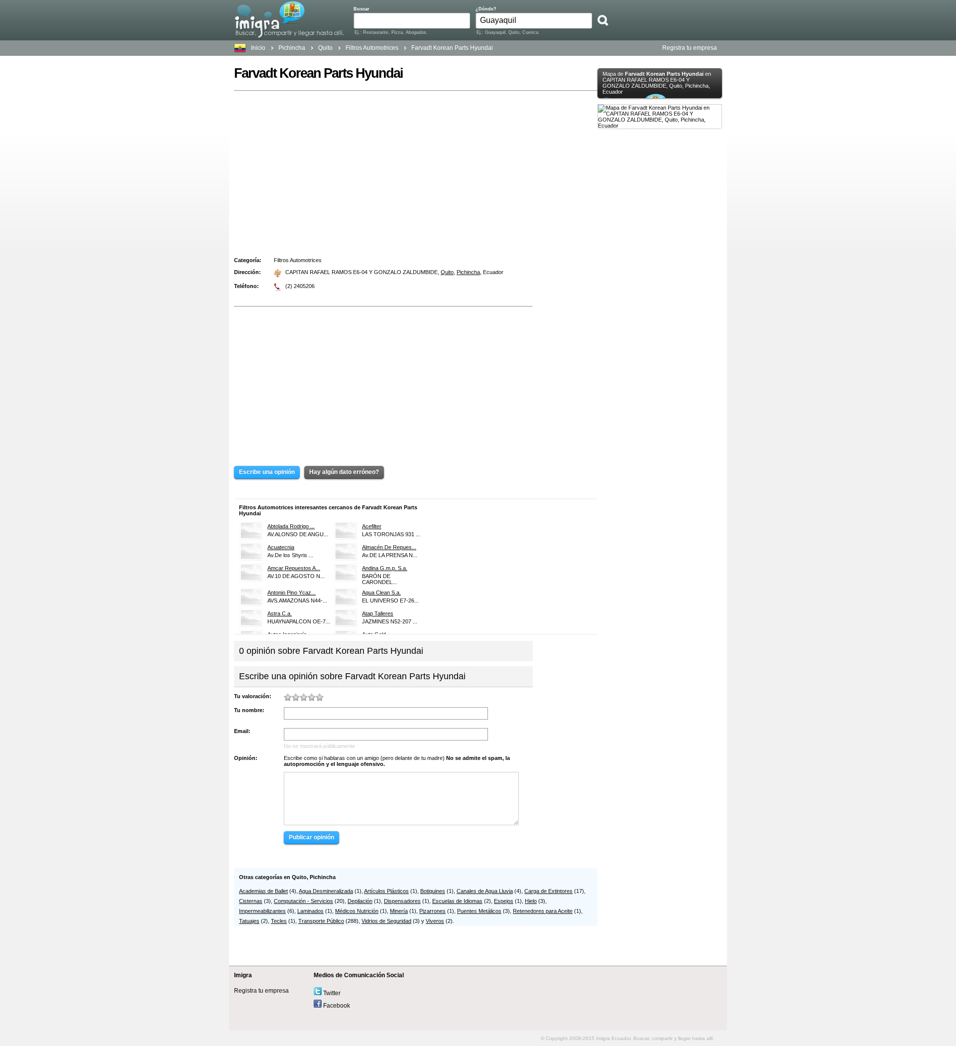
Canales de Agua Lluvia (485, 891)
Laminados (310, 911)
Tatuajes (249, 921)
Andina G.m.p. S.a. (384, 568)
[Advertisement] (416, 169)
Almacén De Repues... (389, 547)
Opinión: (245, 758)
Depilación (360, 901)
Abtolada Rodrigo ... (291, 526)
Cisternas (250, 901)
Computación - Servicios (303, 901)
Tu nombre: (249, 710)
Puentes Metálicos (479, 911)
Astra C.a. (279, 613)
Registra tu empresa (689, 47)
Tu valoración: (252, 696)
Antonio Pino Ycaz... (291, 593)
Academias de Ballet (263, 891)
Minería (399, 911)
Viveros (435, 921)
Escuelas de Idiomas (457, 901)
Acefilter (371, 526)
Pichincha (291, 47)
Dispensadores (402, 901)
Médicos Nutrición (356, 911)
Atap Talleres (377, 613)
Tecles (279, 921)
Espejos (503, 901)
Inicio (258, 47)
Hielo (531, 901)
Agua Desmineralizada (326, 891)
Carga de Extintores (548, 891)
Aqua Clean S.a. (381, 593)
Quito (447, 272)
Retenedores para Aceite (543, 911)
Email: (242, 731)
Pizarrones (432, 911)
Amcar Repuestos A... (293, 568)
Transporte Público (321, 921)
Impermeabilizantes (262, 911)
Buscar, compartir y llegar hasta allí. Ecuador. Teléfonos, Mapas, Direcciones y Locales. (289, 19)
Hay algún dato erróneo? (344, 471)
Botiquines (432, 891)
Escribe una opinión (267, 471)
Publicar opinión (311, 837)
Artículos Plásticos (386, 891)
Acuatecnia (280, 547)
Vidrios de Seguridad (386, 921)
